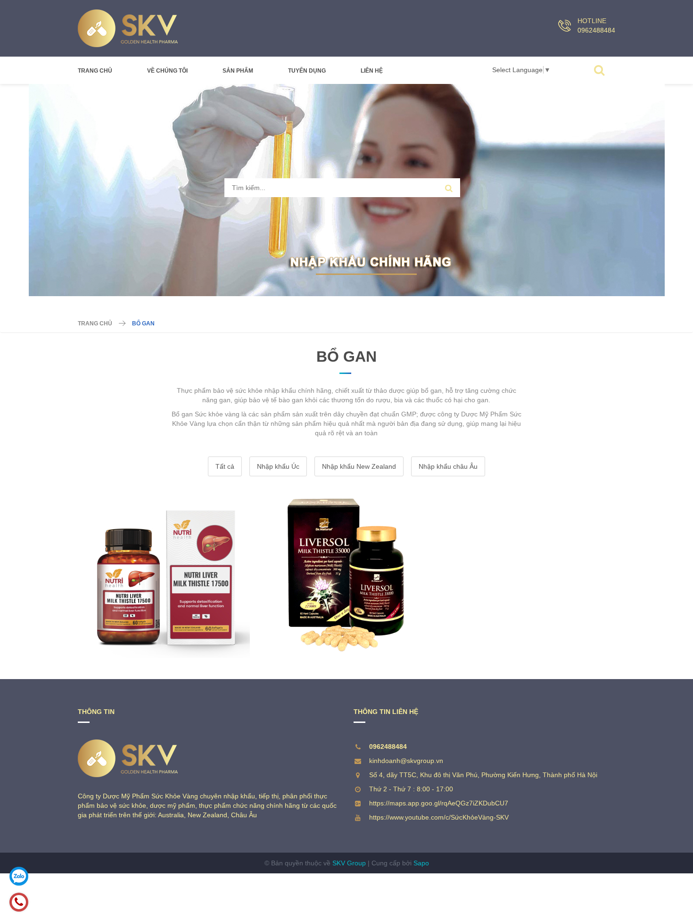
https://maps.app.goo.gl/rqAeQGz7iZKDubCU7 (438, 803)
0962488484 (596, 30)
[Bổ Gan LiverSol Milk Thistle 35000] (346, 574)
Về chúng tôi (167, 70)
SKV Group (349, 863)
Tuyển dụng (307, 70)
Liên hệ (372, 70)
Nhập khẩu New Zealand (359, 466)
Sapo (421, 863)
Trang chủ (95, 70)
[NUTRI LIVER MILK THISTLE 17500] (167, 574)
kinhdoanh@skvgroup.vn (406, 760)
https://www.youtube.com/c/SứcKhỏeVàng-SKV (439, 817)
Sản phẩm (238, 70)
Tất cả (224, 466)
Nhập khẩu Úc (278, 466)
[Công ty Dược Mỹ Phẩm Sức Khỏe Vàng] (128, 28)
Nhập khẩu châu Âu (448, 466)
